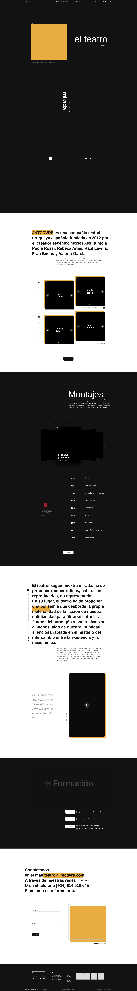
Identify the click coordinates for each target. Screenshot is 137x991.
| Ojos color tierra (90, 486)
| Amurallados (89, 537)
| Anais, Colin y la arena (93, 530)
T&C (48, 989)
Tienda (72, 1)
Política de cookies (43, 989)
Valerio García (72, 253)
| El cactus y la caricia (92, 478)
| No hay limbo (89, 515)
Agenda (62, 1)
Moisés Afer (81, 243)
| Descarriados (89, 500)
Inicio (68, 975)
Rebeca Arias (69, 248)
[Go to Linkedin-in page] (110, 1)
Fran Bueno (43, 253)
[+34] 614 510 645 (72, 885)
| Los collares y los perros (94, 493)
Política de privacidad (34, 989)
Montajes (76, 1)
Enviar (35, 934)
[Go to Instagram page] (104, 1)
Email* (33, 917)
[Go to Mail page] (109, 1)
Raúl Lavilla (95, 248)
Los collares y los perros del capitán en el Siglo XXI (42, 62)
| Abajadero (88, 508)
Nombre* (34, 910)
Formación (67, 1)
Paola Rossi (43, 248)
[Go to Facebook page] (106, 1)
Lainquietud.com (109, 989)
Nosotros (58, 1)
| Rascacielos (89, 523)
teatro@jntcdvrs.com (64, 875)
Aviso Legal (27, 989)
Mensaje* (34, 923)
